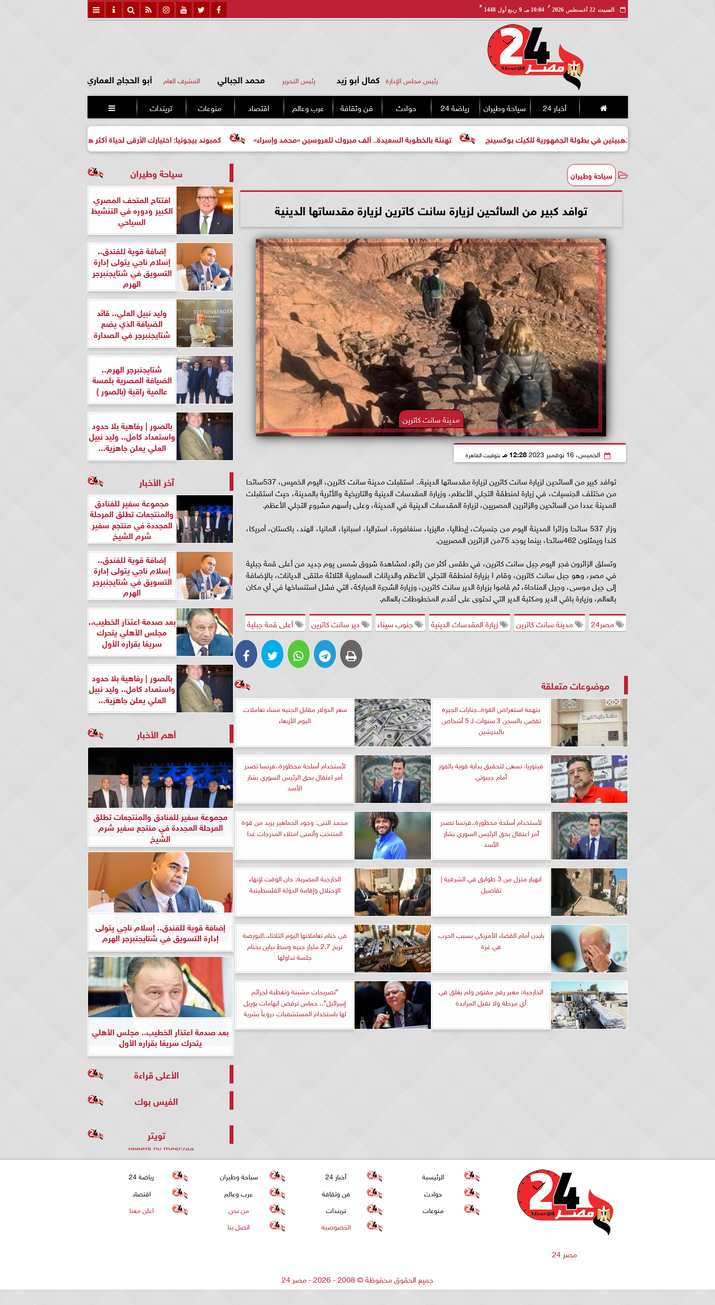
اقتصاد (258, 107)
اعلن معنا (141, 1209)
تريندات (160, 107)
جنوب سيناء (396, 623)
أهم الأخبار (156, 734)
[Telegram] (325, 654)
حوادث (405, 107)
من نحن (238, 1209)
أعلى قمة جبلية (271, 623)
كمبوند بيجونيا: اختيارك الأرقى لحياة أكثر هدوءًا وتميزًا (198, 138)
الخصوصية (335, 1226)
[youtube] (184, 10)
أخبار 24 (554, 107)
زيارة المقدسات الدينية (465, 623)
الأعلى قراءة (156, 1074)
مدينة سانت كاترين (545, 623)
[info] (114, 10)
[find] (131, 10)
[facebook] (219, 10)
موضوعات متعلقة (575, 685)
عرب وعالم (307, 107)
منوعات (209, 107)
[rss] (149, 10)
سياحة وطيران (504, 107)
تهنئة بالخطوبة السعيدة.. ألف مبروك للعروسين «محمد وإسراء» (413, 138)
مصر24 (603, 623)
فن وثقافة (356, 107)
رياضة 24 (454, 107)
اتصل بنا (239, 1226)
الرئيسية (433, 1176)
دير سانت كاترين (336, 623)
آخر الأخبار (156, 481)
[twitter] (201, 10)
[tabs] (96, 10)
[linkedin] (166, 10)
